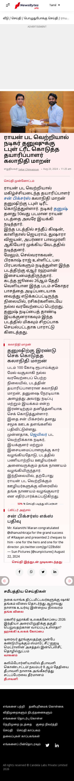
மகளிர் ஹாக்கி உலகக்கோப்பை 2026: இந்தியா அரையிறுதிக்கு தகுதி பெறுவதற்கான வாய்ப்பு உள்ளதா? (35, 624)
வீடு (6, 18)
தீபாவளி (11, 679)
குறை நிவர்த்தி (47, 724)
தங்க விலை (14, 612)
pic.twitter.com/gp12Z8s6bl (40, 547)
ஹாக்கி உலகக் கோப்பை (24, 631)
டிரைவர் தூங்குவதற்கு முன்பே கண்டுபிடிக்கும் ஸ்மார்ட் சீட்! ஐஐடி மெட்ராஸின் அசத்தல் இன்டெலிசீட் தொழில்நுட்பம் (33, 645)
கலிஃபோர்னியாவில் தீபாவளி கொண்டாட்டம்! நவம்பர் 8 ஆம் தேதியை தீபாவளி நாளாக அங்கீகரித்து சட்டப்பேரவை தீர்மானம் (36, 669)
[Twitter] (43, 572)
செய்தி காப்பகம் (28, 730)
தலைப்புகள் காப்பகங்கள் (21, 736)
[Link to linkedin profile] (57, 745)
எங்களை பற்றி (14, 707)
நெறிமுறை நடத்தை (17, 724)
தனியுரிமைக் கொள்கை (46, 707)
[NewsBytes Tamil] (26, 5)
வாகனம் (11, 655)
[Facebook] (19, 572)
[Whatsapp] (31, 572)
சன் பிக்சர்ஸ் (17, 198)
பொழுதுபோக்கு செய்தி (41, 18)
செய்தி (16, 18)
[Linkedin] (55, 572)
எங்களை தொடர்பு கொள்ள (23, 718)
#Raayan (17, 538)
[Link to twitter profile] (47, 745)
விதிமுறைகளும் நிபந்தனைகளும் (27, 712)
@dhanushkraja (19, 533)
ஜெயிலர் (38, 435)
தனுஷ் (61, 209)
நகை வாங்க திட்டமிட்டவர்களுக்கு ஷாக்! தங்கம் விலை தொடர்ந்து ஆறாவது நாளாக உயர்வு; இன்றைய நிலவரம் (37, 604)
